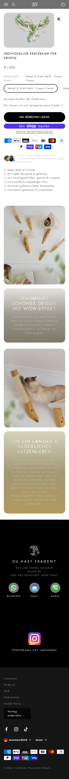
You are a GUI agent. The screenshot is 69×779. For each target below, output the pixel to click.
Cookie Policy (12, 703)
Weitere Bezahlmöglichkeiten (34, 131)
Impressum (10, 678)
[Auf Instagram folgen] (16, 729)
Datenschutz (11, 697)
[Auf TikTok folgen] (26, 729)
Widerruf (9, 685)
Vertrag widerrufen (14, 713)
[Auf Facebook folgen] (6, 729)
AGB (6, 691)
